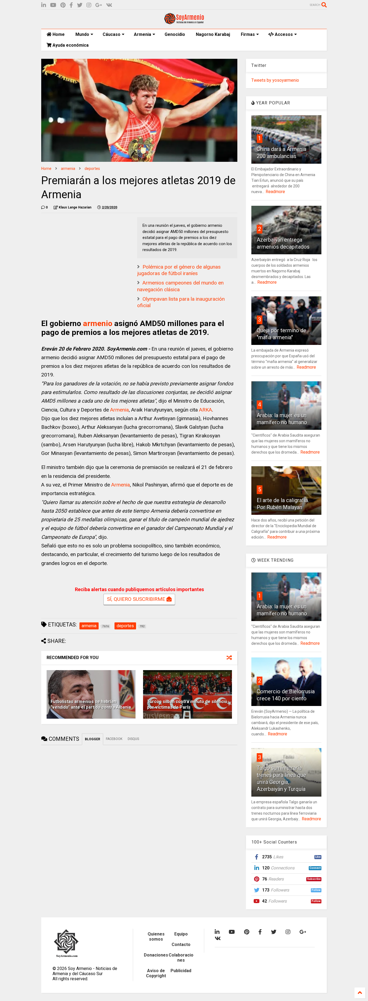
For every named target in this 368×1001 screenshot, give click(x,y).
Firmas (248, 34)
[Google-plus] (98, 5)
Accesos (283, 34)
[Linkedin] (43, 5)
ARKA (205, 410)
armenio (97, 323)
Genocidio (175, 34)
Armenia (142, 34)
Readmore (275, 191)
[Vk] (109, 5)
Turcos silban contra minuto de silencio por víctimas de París (187, 704)
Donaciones (156, 955)
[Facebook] (71, 5)
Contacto (181, 944)
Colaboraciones (181, 957)
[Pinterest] (62, 5)
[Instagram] (88, 5)
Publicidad (181, 970)
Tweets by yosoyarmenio (275, 80)
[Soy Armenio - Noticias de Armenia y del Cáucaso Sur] (184, 22)
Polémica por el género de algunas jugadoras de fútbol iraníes (179, 270)
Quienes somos (156, 936)
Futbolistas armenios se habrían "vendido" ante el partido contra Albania (91, 704)
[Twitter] (79, 5)
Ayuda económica (70, 45)
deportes (92, 168)
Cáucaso (111, 34)
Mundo (82, 34)
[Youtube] (53, 5)
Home (58, 34)
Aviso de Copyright (156, 973)
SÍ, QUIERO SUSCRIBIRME (136, 599)
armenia (68, 168)
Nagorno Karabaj (213, 34)
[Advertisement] (81, 250)
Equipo (181, 934)
